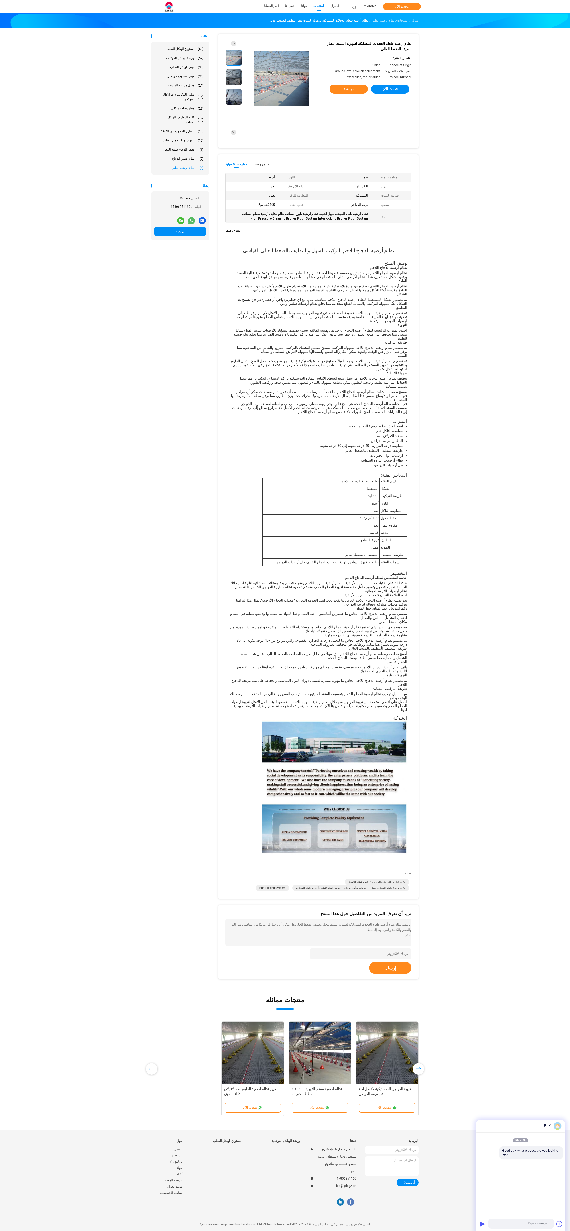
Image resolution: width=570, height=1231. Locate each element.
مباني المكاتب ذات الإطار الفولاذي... (183, 97)
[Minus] (482, 1126)
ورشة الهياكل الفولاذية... (183, 58)
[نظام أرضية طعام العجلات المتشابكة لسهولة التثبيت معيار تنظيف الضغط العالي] (281, 78)
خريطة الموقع (174, 1180)
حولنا (179, 1168)
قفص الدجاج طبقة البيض (183, 149)
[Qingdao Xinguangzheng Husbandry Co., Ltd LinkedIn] (340, 1202)
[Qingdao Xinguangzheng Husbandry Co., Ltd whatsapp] (191, 218)
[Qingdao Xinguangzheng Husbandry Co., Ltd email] (202, 218)
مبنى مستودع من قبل (185, 76)
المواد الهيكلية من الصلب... (182, 140)
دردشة (180, 231)
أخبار (179, 1174)
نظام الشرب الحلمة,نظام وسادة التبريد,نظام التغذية (377, 881)
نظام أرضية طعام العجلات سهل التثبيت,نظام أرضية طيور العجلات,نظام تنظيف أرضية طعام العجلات (350, 887)
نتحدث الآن (402, 6)
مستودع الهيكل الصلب (185, 49)
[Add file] (559, 1224)
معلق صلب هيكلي (187, 108)
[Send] (482, 1224)
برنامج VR (176, 1161)
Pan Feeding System (272, 887)
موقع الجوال (175, 1186)
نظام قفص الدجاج (188, 159)
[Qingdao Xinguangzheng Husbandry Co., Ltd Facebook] (350, 1202)
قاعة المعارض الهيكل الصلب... (186, 120)
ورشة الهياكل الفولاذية (286, 1141)
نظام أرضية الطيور (187, 168)
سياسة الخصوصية (171, 1192)
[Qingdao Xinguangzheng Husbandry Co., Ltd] (168, 6)
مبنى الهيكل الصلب (187, 67)
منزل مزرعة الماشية (186, 85)
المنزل (178, 1149)
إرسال (390, 968)
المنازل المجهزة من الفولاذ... (181, 131)
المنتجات (177, 1155)
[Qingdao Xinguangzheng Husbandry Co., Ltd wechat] (180, 218)
